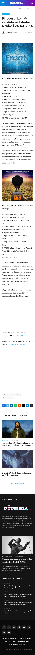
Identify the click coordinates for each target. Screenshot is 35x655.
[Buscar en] (32, 3)
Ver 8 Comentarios (17, 483)
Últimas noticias (25, 638)
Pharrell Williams (8, 398)
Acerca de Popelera (9, 638)
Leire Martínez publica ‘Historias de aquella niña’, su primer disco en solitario (18, 595)
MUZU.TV (20, 336)
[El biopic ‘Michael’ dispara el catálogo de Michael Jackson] (17, 459)
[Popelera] (17, 3)
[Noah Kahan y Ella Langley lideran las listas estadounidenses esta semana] (17, 429)
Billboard (6, 14)
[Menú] (3, 3)
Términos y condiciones (17, 644)
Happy (19, 395)
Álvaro (10, 32)
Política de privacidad (21, 641)
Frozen (13, 395)
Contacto (7, 641)
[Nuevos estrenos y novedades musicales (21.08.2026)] (17, 545)
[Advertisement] (17, 369)
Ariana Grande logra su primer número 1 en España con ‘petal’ (18, 587)
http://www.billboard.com (16, 344)
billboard (5, 395)
